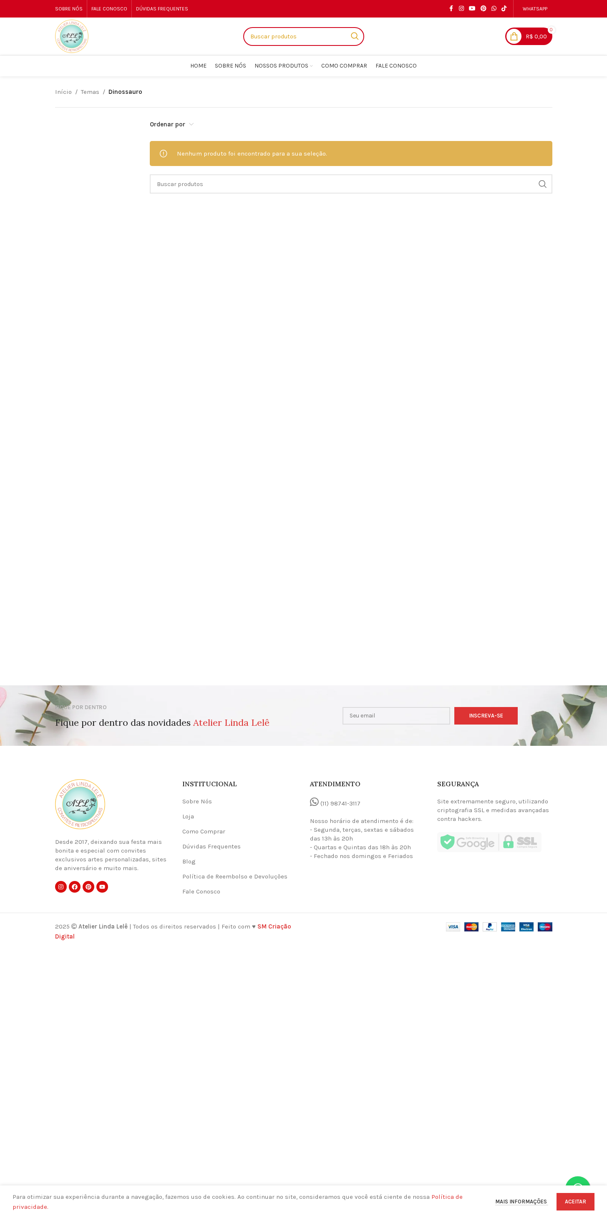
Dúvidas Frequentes (211, 846)
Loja (188, 816)
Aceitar (575, 1201)
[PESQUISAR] (542, 184)
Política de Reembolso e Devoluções (234, 876)
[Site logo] (71, 36)
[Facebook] (75, 887)
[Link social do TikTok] (504, 9)
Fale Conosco (201, 891)
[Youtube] (102, 887)
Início (63, 92)
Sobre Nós (197, 801)
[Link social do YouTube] (472, 9)
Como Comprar (203, 831)
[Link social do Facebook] (451, 9)
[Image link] (80, 804)
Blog (189, 861)
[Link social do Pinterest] (483, 9)
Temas (90, 92)
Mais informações (521, 1201)
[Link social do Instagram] (461, 9)
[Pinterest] (88, 887)
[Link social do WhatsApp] (494, 9)
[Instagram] (61, 887)
